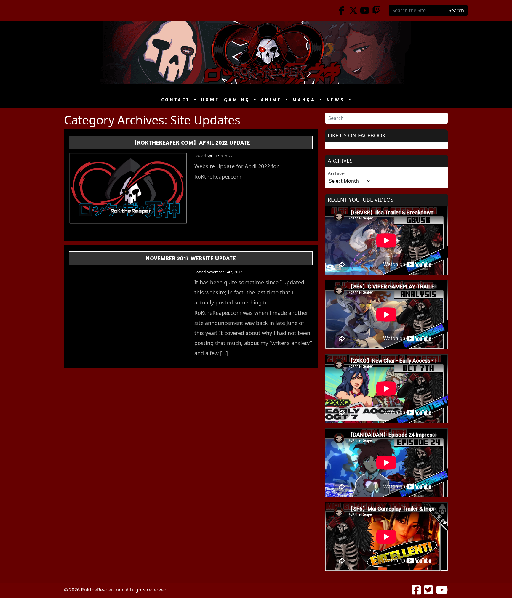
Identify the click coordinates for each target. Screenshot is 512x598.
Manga (305, 99)
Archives (337, 173)
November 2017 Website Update (191, 258)
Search (456, 10)
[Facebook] (342, 10)
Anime (272, 99)
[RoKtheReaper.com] (256, 52)
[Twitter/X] (353, 10)
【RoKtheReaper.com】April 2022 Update (191, 142)
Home (210, 99)
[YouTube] (365, 10)
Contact (177, 99)
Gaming (238, 99)
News (337, 99)
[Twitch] (376, 10)
